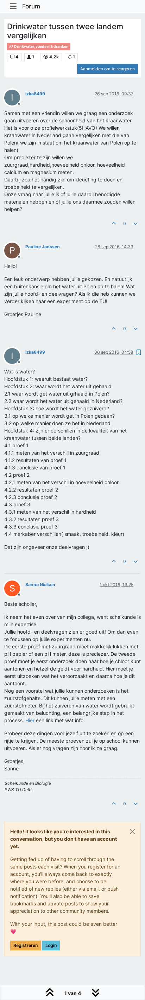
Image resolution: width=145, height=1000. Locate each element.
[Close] (132, 831)
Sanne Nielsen (40, 584)
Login (51, 945)
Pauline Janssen (42, 246)
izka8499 (35, 93)
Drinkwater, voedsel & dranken (41, 46)
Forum (31, 6)
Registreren (25, 945)
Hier (29, 720)
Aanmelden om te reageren (107, 68)
